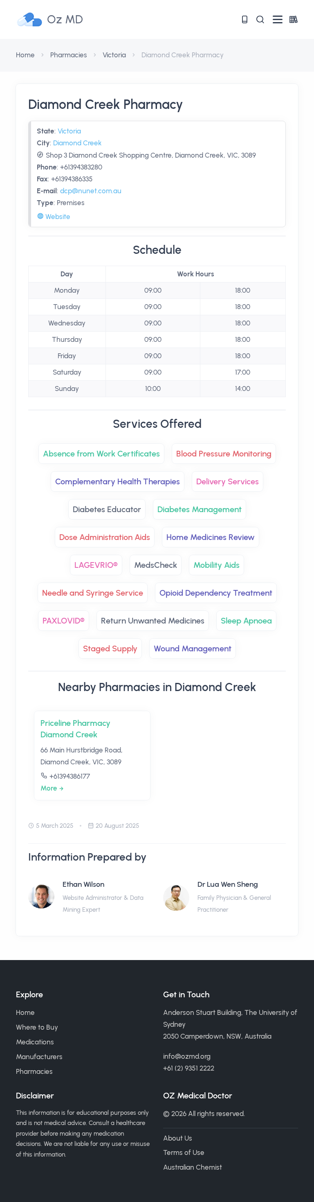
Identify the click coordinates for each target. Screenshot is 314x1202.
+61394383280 (81, 167)
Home (25, 55)
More (48, 788)
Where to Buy (37, 1027)
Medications (35, 1042)
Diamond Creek (77, 143)
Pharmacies (68, 55)
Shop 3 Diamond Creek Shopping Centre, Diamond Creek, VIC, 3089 (151, 155)
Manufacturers (39, 1057)
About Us (177, 1138)
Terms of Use (183, 1152)
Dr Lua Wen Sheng (227, 884)
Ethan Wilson (83, 884)
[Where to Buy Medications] (244, 19)
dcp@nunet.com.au (90, 191)
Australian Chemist (192, 1167)
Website (57, 216)
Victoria (114, 55)
